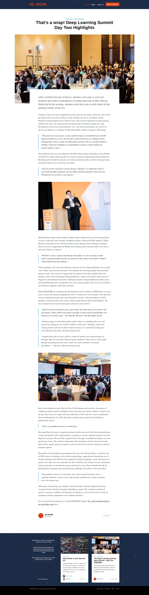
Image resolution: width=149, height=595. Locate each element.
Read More (106, 515)
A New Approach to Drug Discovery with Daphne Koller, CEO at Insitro (43, 558)
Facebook (107, 588)
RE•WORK (38, 4)
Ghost (117, 588)
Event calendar (112, 4)
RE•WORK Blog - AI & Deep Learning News (40, 588)
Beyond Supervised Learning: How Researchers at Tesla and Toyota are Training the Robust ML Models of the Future (43, 550)
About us (100, 4)
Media (93, 4)
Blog (87, 4)
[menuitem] (87, 5)
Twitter (113, 588)
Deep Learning (79, 19)
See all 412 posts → (43, 579)
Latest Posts (100, 588)
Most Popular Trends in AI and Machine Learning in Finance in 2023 (43, 541)
